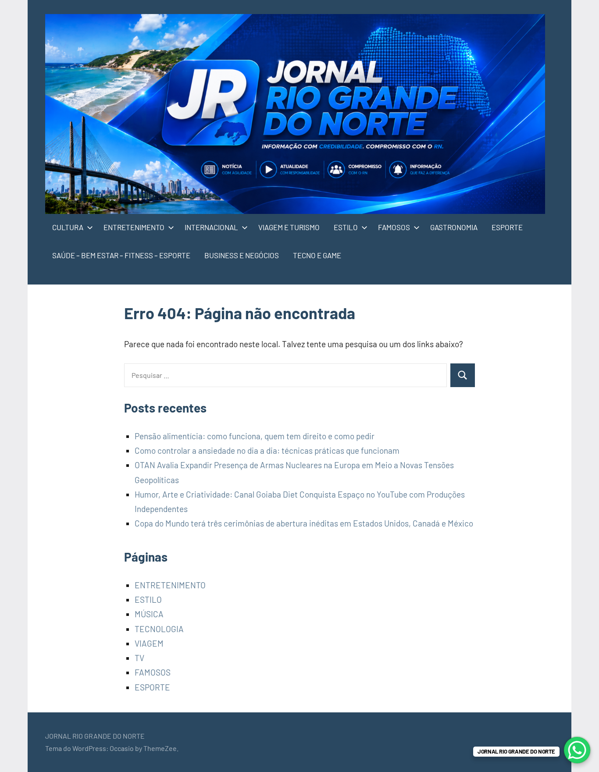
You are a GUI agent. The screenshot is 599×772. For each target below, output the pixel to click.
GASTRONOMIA (454, 227)
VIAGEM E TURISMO (289, 227)
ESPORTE (507, 227)
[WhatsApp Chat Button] (577, 750)
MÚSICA (149, 614)
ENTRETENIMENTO (133, 227)
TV (139, 658)
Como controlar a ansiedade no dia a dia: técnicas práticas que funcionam (267, 450)
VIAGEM (149, 643)
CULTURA (67, 227)
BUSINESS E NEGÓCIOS (241, 255)
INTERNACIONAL (211, 227)
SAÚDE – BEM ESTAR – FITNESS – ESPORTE (121, 255)
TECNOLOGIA (159, 629)
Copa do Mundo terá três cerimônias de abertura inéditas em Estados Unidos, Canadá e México (304, 523)
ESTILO (346, 227)
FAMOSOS (394, 227)
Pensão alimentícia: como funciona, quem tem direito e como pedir (254, 436)
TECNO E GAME (317, 255)
